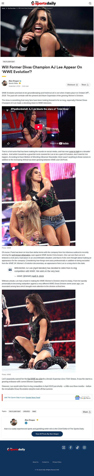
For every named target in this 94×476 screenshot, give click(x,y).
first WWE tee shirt (35, 379)
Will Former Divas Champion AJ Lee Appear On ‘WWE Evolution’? (35, 8)
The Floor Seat (12, 8)
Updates (26, 411)
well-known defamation (21, 255)
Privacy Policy (57, 462)
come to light (74, 152)
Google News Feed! (33, 397)
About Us (35, 462)
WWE (34, 411)
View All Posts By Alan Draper (47, 434)
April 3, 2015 (38, 276)
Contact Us (45, 462)
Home (3, 8)
